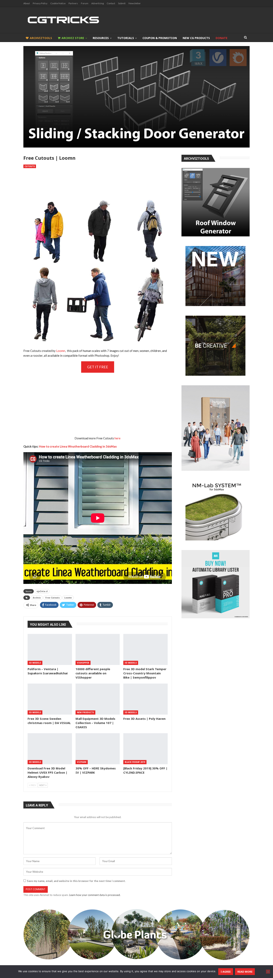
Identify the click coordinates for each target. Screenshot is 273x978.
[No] (268, 972)
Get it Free (97, 367)
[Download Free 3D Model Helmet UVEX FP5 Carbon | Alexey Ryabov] (50, 748)
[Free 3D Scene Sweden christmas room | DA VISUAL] (50, 699)
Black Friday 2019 (135, 762)
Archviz (37, 597)
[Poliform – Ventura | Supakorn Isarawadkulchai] (50, 649)
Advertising (97, 3)
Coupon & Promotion (159, 38)
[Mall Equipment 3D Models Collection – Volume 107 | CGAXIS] (98, 699)
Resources (101, 38)
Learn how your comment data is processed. (95, 895)
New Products (85, 712)
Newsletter (135, 3)
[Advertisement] (97, 181)
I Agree (226, 971)
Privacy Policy (40, 3)
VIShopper (83, 662)
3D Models (35, 662)
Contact (111, 3)
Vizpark (81, 762)
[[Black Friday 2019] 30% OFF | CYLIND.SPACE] (145, 748)
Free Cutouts (52, 597)
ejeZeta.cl (42, 591)
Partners (73, 3)
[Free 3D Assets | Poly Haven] (145, 699)
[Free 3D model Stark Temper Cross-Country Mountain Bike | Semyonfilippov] (145, 649)
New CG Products (196, 38)
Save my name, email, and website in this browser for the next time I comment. (76, 881)
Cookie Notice (58, 3)
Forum (84, 3)
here (118, 438)
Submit (122, 3)
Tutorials (125, 38)
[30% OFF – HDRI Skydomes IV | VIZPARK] (98, 748)
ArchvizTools (41, 38)
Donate (221, 38)
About (26, 3)
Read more (244, 971)
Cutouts (30, 166)
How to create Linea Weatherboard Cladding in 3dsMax (78, 446)
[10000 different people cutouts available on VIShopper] (98, 649)
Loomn (60, 350)
